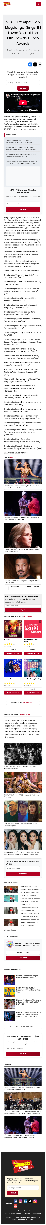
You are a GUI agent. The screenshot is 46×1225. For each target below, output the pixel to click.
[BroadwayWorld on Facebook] (16, 1201)
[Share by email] (40, 64)
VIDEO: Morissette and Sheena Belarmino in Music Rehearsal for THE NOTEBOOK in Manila (22, 163)
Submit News (10, 1213)
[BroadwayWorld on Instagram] (20, 1201)
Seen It (13, 650)
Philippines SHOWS (11, 936)
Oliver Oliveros (25, 714)
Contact (27, 1211)
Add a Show (23, 958)
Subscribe (23, 874)
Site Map (27, 1213)
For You (13, 457)
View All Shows (23, 952)
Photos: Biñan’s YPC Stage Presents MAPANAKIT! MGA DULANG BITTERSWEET (20, 141)
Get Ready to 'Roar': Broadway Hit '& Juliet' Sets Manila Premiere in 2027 (21, 156)
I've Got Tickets (13, 653)
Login (32, 4)
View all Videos (10, 930)
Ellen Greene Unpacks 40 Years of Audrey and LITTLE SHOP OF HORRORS (30, 922)
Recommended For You (13, 969)
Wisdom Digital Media (29, 1217)
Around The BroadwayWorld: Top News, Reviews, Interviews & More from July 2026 (21, 148)
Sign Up (23, 88)
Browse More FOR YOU (21, 1027)
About (20, 1211)
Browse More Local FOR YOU (25, 587)
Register (26, 4)
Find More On (21, 703)
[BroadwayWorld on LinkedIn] (25, 1201)
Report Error (36, 1214)
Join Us (34, 1211)
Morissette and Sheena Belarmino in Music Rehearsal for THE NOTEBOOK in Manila (31, 889)
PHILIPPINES (16, 4)
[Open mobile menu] (43, 4)
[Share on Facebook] (30, 64)
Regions (19, 1213)
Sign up (23, 1054)
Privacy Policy (28, 1219)
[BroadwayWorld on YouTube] (16, 1206)
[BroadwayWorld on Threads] (35, 1201)
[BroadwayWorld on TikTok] (30, 1201)
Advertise (12, 1211)
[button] (38, 4)
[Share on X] (35, 64)
